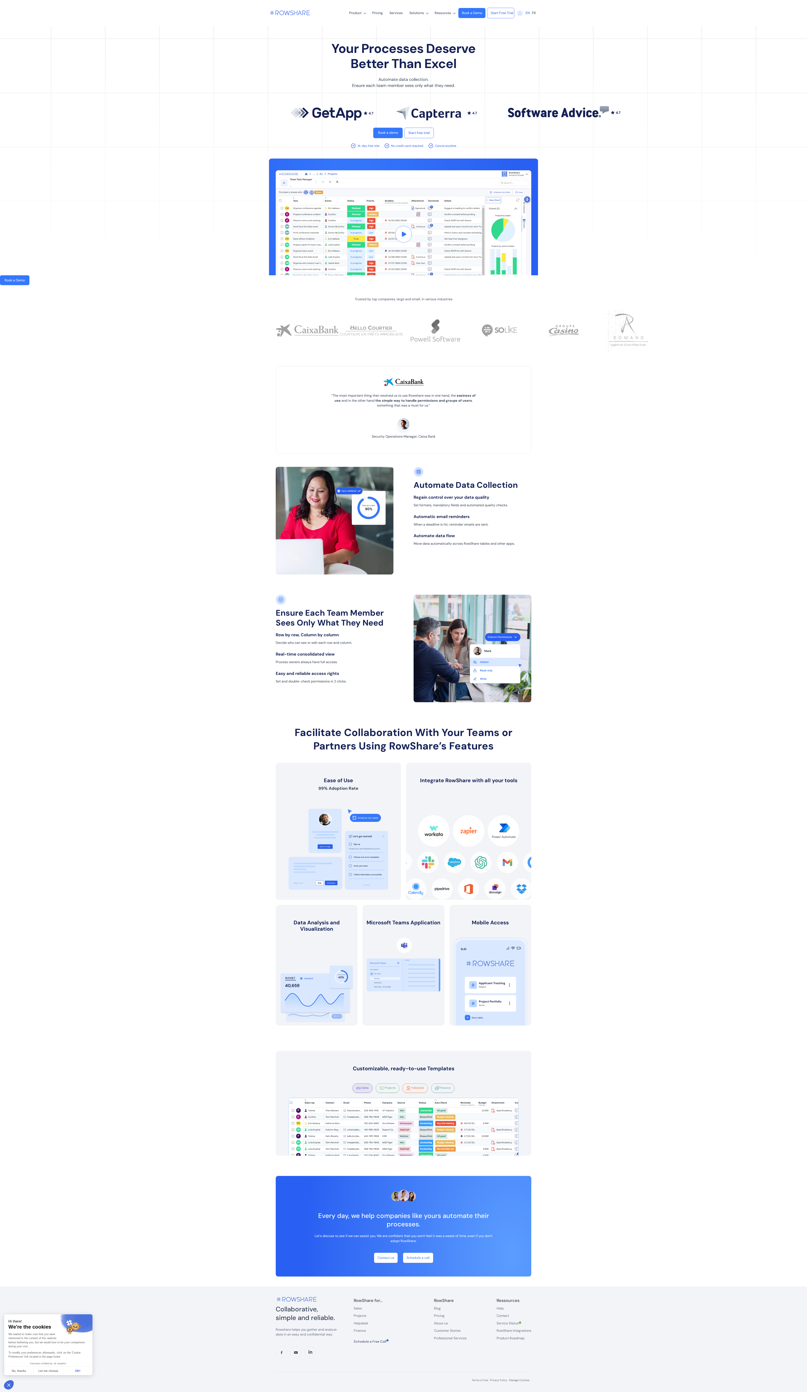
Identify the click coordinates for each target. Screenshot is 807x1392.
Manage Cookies (519, 1380)
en (528, 13)
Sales (358, 1308)
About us (441, 1323)
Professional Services (450, 1338)
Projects (360, 1315)
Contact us (385, 1258)
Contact (503, 1315)
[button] (357, 13)
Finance (360, 1330)
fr (534, 13)
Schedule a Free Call (371, 1341)
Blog (437, 1308)
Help (500, 1308)
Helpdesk (361, 1323)
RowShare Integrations (514, 1330)
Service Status (509, 1323)
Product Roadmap (511, 1338)
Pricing (377, 13)
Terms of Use (480, 1380)
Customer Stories (447, 1330)
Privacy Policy (498, 1380)
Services (396, 13)
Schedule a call (418, 1258)
